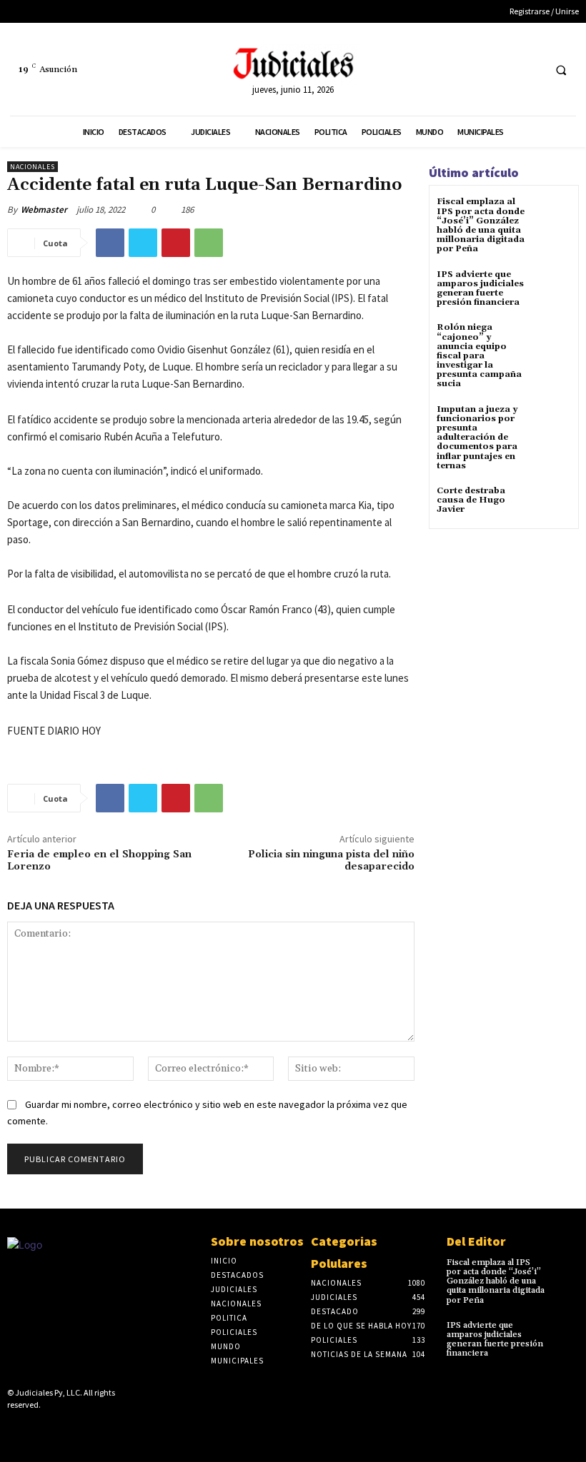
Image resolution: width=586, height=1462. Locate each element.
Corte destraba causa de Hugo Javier (471, 500)
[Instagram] (38, 1429)
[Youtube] (105, 1429)
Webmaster (44, 209)
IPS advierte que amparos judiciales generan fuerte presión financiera (480, 288)
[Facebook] (503, 69)
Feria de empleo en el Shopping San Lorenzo (99, 860)
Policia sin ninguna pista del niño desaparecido (331, 860)
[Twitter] (530, 69)
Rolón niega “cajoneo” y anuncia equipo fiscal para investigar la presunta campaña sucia (479, 355)
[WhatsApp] (208, 242)
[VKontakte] (83, 1429)
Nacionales (32, 166)
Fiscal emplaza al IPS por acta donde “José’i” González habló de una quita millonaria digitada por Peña (481, 225)
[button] (561, 70)
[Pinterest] (176, 242)
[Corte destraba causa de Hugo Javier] (553, 503)
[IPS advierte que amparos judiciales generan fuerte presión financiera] (553, 287)
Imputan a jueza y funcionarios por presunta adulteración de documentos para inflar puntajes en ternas (477, 437)
